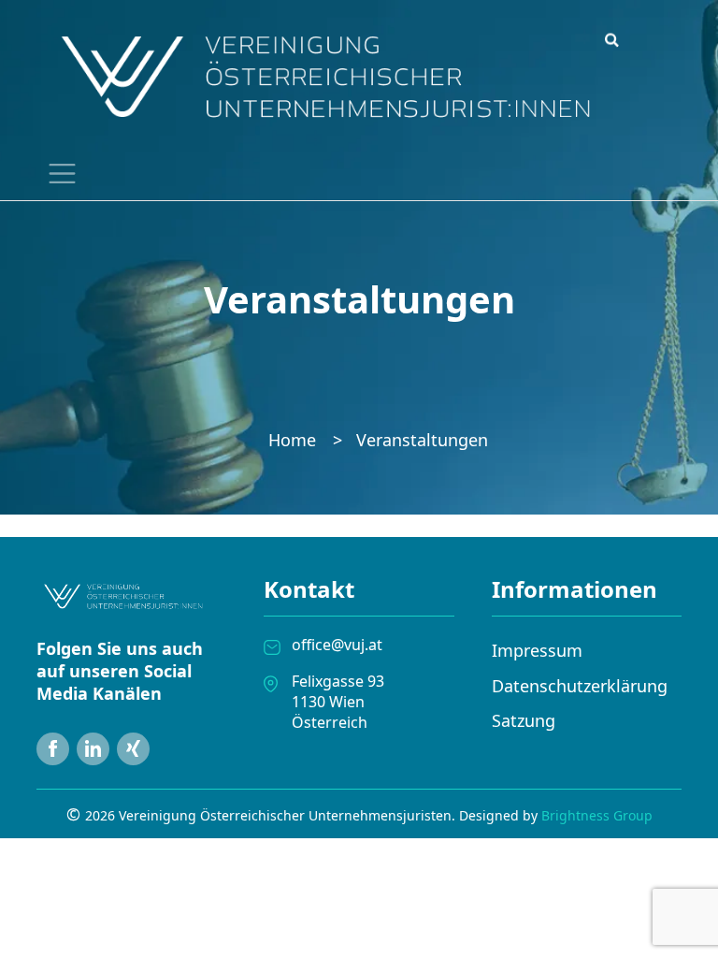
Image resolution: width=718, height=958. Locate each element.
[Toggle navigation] (57, 172)
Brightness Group (597, 815)
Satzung (523, 720)
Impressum (537, 650)
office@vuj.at (337, 644)
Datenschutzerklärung (580, 686)
